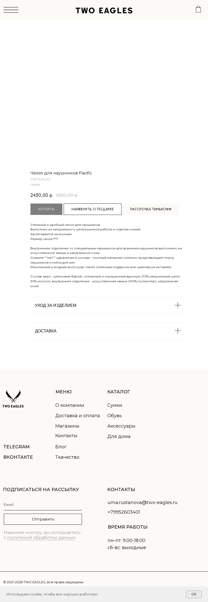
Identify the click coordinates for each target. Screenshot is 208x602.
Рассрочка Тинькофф (150, 209)
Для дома (119, 436)
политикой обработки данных (41, 537)
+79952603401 (124, 512)
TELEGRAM (16, 447)
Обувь (114, 415)
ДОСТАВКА (46, 331)
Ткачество (67, 457)
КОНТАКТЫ (121, 489)
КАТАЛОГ (118, 392)
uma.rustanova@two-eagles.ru (143, 502)
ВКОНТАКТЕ (18, 457)
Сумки (114, 405)
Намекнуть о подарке (93, 209)
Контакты (66, 435)
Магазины (67, 426)
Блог (61, 447)
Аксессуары (121, 426)
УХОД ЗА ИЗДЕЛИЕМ (55, 305)
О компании (69, 405)
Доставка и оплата (77, 415)
